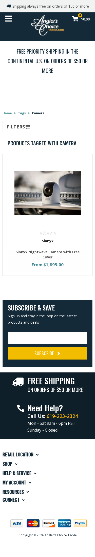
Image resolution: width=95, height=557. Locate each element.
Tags (22, 113)
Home (7, 113)
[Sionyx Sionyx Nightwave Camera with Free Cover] (47, 192)
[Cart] (75, 19)
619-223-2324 (62, 416)
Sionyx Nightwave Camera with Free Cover (48, 254)
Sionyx (47, 240)
